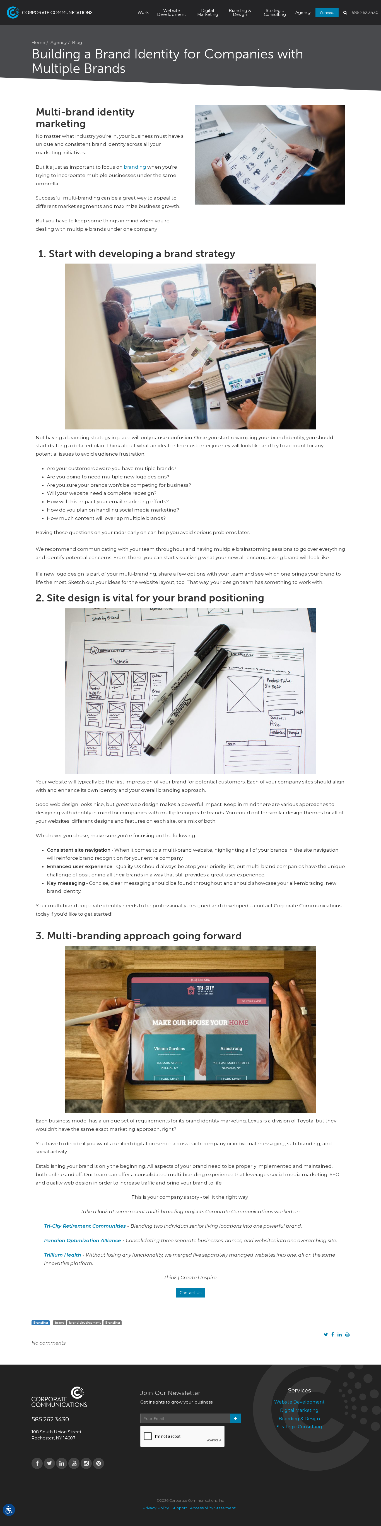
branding (135, 167)
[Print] (347, 1334)
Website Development (171, 12)
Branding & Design (240, 12)
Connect (327, 12)
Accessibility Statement (213, 1508)
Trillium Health (62, 1255)
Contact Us (190, 1292)
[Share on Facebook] (332, 1334)
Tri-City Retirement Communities (85, 1226)
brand (59, 1323)
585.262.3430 (365, 12)
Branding (40, 1323)
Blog (77, 42)
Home (38, 42)
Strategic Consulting (275, 12)
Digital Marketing (207, 12)
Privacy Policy (156, 1508)
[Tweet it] (326, 1334)
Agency (303, 12)
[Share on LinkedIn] (339, 1334)
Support (179, 1508)
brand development (85, 1323)
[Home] (63, 12)
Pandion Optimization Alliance (82, 1240)
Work (143, 12)
